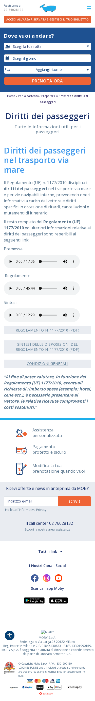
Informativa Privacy (32, 510)
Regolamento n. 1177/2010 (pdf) (47, 330)
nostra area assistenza (54, 529)
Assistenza (13, 7)
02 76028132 (61, 523)
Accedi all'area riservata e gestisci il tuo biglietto (47, 19)
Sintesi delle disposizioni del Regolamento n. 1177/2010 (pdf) (47, 347)
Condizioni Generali (47, 363)
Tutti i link (47, 551)
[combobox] (47, 58)
